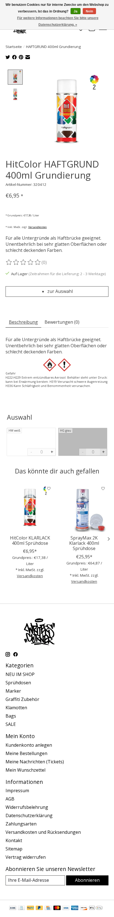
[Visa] (65, 908)
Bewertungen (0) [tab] (62, 322)
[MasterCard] (57, 908)
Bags (11, 716)
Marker (13, 691)
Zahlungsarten (21, 824)
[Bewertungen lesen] (24, 262)
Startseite (14, 46)
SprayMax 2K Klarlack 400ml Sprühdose (84, 543)
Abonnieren (87, 880)
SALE (11, 724)
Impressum (17, 790)
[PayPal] (30, 908)
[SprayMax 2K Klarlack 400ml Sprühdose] (84, 507)
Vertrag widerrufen (26, 857)
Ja (75, 11)
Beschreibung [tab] (23, 322)
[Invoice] (21, 908)
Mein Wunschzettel (25, 770)
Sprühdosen (18, 683)
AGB (10, 799)
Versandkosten (37, 227)
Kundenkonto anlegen (29, 745)
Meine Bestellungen (26, 753)
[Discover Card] (83, 908)
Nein (89, 11)
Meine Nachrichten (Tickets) (35, 762)
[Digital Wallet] (96, 908)
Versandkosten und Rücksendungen (43, 832)
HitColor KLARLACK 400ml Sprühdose (30, 540)
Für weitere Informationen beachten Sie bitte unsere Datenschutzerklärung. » (58, 21)
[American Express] (74, 908)
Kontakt (14, 840)
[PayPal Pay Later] (39, 908)
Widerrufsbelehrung (27, 807)
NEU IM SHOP (20, 674)
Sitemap (14, 849)
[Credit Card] (48, 908)
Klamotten (16, 708)
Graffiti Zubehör (22, 699)
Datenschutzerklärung (29, 815)
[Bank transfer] (12, 908)
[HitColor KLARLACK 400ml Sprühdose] (30, 507)
